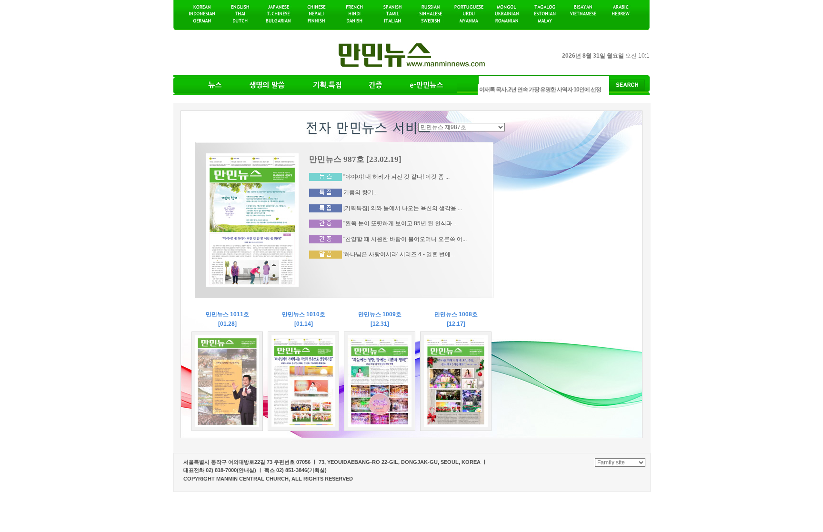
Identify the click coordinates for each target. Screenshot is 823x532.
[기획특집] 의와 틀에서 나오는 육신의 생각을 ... (402, 207)
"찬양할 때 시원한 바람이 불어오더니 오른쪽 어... (405, 239)
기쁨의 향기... (360, 192)
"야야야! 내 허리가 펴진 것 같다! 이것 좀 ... (396, 176)
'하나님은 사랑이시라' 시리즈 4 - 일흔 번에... (399, 254)
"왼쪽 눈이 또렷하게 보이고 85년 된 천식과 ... (400, 223)
